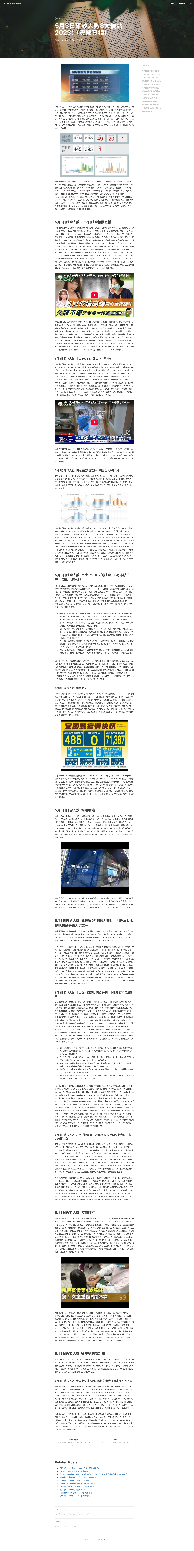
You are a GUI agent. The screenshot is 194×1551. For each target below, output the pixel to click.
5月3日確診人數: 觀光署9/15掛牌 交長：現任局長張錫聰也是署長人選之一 (151, 91)
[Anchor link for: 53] (52, 688)
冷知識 (65, 1514)
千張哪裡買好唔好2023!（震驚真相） (74, 1471)
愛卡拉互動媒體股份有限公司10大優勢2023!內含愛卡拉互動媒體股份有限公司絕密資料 (94, 1474)
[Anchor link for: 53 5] (52, 1381)
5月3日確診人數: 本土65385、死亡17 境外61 (152, 74)
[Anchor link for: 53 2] (52, 1212)
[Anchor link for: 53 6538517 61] (52, 359)
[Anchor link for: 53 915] (52, 925)
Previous (74, 1442)
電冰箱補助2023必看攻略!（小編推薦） (75, 1480)
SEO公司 (75, 1526)
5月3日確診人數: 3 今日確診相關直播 (151, 71)
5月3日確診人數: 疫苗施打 (150, 101)
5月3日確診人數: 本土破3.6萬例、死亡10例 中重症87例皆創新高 (152, 94)
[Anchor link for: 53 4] (52, 1353)
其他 (86, 1514)
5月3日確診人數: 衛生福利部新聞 (151, 105)
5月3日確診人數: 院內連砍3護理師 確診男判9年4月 (152, 78)
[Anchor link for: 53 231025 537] (52, 579)
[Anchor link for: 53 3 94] (52, 470)
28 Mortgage (65, 1526)
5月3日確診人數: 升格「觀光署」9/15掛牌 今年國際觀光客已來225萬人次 (152, 98)
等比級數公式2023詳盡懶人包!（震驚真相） (77, 1486)
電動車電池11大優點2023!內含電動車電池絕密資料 (79, 1468)
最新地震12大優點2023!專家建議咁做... (75, 1496)
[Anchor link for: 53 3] (52, 221)
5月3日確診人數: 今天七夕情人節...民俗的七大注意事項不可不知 (152, 108)
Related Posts (147, 111)
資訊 (57, 1514)
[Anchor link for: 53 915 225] (52, 1139)
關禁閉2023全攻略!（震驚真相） (72, 1489)
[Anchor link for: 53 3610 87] (52, 996)
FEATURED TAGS (61, 1510)
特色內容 (59, 18)
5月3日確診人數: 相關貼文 (151, 84)
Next (115, 1441)
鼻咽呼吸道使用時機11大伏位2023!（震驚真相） (78, 1477)
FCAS (57, 1526)
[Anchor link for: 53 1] (52, 809)
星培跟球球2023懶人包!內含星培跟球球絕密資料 (78, 1483)
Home (172, 3)
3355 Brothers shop (12, 3)
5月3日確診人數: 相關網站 (150, 88)
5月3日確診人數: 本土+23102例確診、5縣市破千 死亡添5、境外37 (151, 81)
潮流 (80, 1514)
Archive (182, 3)
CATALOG (146, 66)
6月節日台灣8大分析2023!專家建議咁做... (76, 1493)
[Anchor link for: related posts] (52, 1462)
